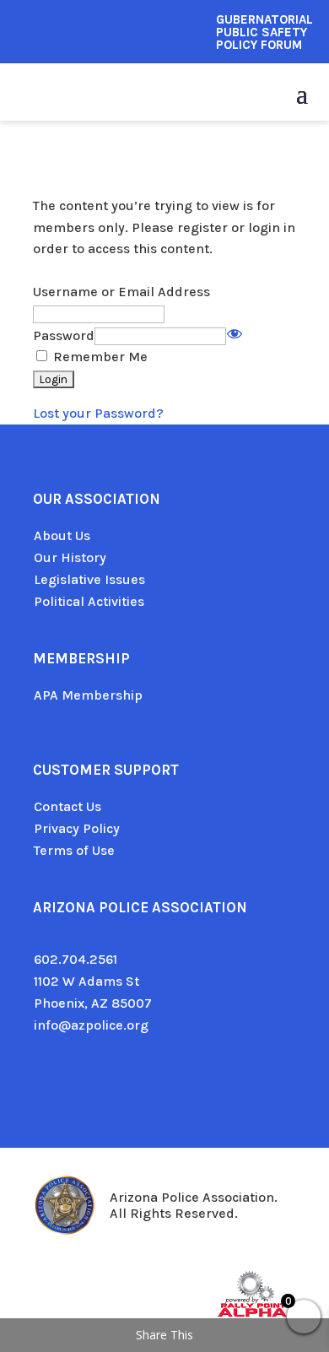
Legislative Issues (89, 579)
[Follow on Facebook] (46, 1088)
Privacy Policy (77, 828)
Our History (70, 557)
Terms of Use (74, 850)
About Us (62, 535)
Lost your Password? (98, 413)
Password (63, 335)
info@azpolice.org (91, 1025)
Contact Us (67, 806)
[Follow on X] (80, 1088)
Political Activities (89, 601)
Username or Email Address (121, 292)
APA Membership (88, 695)
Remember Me (99, 357)
